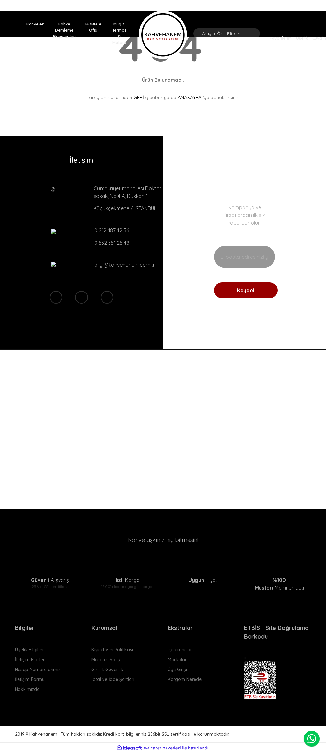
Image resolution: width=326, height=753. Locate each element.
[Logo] (163, 35)
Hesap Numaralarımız (37, 669)
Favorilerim (281, 37)
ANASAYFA (190, 97)
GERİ (138, 97)
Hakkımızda (27, 689)
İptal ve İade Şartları (112, 679)
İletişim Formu (30, 679)
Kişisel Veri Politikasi (112, 650)
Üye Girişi (177, 669)
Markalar (177, 659)
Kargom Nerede (185, 679)
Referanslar (180, 650)
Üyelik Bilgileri (29, 650)
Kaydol (245, 290)
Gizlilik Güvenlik (107, 669)
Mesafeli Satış (105, 659)
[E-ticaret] (162, 748)
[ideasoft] (129, 748)
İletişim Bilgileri (30, 659)
